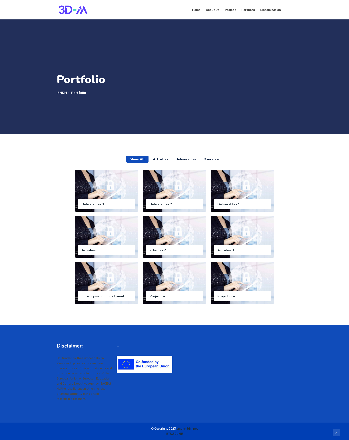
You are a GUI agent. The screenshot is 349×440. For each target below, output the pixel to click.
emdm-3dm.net (187, 428)
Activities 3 (90, 250)
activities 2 (158, 250)
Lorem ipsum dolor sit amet (103, 296)
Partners (248, 10)
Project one (226, 296)
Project (230, 10)
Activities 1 (225, 250)
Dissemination (270, 10)
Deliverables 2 (161, 204)
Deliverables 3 (93, 204)
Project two (159, 296)
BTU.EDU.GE (174, 433)
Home (196, 10)
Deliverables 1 (228, 204)
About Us (212, 10)
